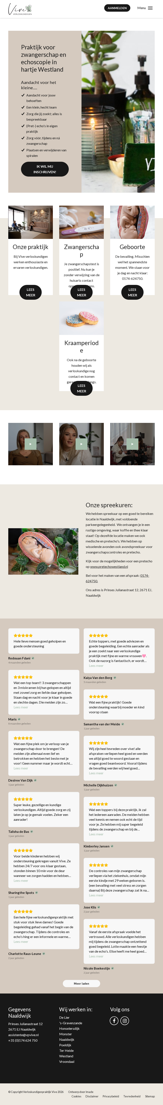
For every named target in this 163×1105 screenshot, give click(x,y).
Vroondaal (66, 1061)
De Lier (64, 1017)
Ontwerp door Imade (80, 1092)
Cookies (76, 1096)
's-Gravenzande (70, 1023)
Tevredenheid (132, 1096)
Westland (66, 1056)
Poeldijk (65, 1045)
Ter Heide (66, 1050)
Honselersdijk (69, 1028)
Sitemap (150, 1096)
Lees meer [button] (96, 665)
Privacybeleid (111, 1096)
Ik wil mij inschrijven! (45, 169)
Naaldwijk (66, 1039)
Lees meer (30, 292)
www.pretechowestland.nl (109, 566)
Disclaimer (92, 1096)
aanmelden (117, 8)
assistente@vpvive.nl (23, 1035)
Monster (65, 1034)
